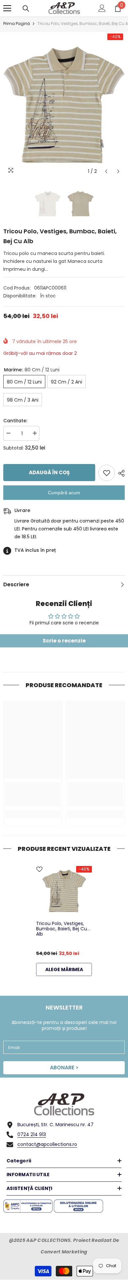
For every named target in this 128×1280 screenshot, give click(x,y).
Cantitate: (15, 420)
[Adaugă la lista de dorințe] (106, 473)
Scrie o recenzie (64, 640)
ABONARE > (64, 1067)
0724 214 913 (31, 1134)
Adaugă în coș (49, 472)
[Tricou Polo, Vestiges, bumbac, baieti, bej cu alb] (64, 891)
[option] (64, 105)
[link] (32, 794)
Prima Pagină (16, 23)
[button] (106, 171)
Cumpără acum (64, 492)
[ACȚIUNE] (120, 473)
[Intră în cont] (102, 8)
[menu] (7, 8)
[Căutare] (26, 8)
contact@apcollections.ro (47, 1144)
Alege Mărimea (64, 969)
